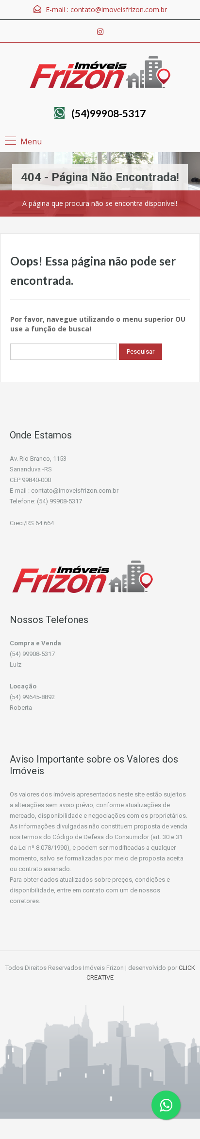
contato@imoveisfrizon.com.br (118, 9)
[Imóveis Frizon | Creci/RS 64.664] (100, 73)
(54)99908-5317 (108, 113)
